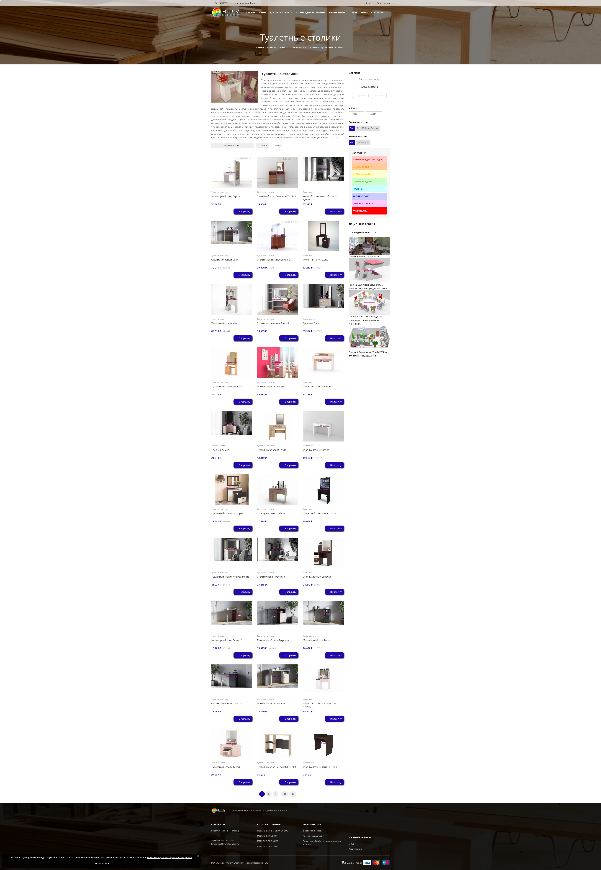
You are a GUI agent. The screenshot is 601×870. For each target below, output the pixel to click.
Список (278, 145)
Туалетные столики (219, 192)
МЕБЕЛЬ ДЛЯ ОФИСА (267, 841)
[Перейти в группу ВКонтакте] (360, 826)
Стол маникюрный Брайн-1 (226, 259)
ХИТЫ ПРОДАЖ (361, 196)
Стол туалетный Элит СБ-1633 (320, 766)
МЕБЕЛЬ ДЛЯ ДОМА (267, 846)
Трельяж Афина (220, 449)
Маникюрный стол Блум (270, 386)
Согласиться (101, 863)
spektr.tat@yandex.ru (245, 3)
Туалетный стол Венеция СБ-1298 (276, 196)
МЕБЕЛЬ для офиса (363, 174)
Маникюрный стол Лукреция (273, 640)
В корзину (244, 211)
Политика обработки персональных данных (169, 857)
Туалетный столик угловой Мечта (230, 576)
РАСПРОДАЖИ (360, 210)
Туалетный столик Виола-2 (318, 386)
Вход (351, 843)
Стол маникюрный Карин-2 (226, 703)
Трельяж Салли (311, 323)
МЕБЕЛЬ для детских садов (368, 159)
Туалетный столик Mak (224, 323)
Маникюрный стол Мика (316, 640)
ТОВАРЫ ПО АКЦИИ (363, 203)
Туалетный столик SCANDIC (272, 449)
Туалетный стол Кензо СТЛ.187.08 (276, 766)
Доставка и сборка (313, 830)
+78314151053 (220, 3)
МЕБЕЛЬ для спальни (305, 47)
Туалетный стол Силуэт (316, 259)
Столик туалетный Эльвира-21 (274, 259)
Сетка (263, 145)
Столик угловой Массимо (271, 576)
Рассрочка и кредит (313, 835)
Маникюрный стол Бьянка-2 (273, 703)
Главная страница (266, 47)
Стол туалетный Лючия (316, 449)
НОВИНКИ (358, 188)
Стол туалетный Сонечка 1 (318, 576)
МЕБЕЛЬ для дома (362, 181)
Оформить (360, 95)
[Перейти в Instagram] (351, 826)
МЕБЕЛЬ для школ (362, 166)
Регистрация (355, 848)
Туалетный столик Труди (225, 766)
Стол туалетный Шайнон (271, 513)
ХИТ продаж (363, 142)
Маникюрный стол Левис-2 (226, 640)
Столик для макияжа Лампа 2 (273, 323)
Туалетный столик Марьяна (227, 386)
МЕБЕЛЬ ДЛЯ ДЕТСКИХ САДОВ (272, 830)
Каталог (284, 47)
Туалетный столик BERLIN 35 (319, 513)
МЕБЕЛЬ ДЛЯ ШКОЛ (267, 835)
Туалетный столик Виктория (227, 513)
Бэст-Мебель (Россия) (367, 128)
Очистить (378, 95)
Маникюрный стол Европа (226, 196)
